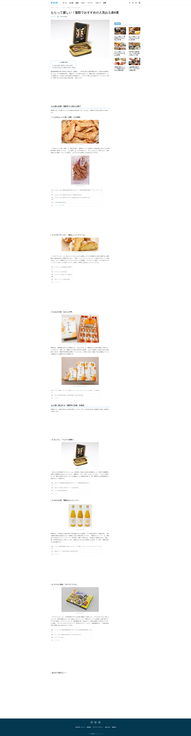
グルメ (83, 3)
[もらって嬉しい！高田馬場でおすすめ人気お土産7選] (120, 30)
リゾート (90, 3)
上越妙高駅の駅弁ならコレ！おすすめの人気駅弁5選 (134, 68)
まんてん (56, 493)
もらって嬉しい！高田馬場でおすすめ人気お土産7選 (119, 38)
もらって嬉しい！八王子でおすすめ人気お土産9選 (119, 53)
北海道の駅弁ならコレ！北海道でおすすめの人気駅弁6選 (119, 68)
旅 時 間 (92, 733)
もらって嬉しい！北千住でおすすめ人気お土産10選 (134, 38)
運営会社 (114, 727)
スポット (98, 3)
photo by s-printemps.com (80, 252)
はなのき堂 (57, 397)
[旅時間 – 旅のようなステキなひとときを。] (55, 3)
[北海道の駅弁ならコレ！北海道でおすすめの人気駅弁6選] (120, 61)
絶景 (104, 3)
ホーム (65, 3)
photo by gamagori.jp (80, 529)
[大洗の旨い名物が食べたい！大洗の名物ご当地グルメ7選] (134, 46)
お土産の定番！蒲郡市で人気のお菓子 (63, 65)
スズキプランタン (58, 282)
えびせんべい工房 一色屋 (59, 205)
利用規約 (89, 727)
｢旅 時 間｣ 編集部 (63, 16)
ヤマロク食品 (57, 640)
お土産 (71, 3)
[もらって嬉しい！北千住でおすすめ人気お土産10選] (134, 30)
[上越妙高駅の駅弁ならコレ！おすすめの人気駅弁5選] (134, 61)
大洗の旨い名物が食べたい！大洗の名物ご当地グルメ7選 (134, 53)
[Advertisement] (67, 91)
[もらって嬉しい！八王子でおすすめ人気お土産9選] (120, 46)
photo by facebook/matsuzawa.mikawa (80, 343)
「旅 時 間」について (80, 727)
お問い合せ (107, 727)
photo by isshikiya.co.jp (80, 144)
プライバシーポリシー (98, 727)
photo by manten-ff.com (80, 468)
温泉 (77, 3)
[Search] (139, 2)
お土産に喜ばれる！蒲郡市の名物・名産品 (64, 67)
